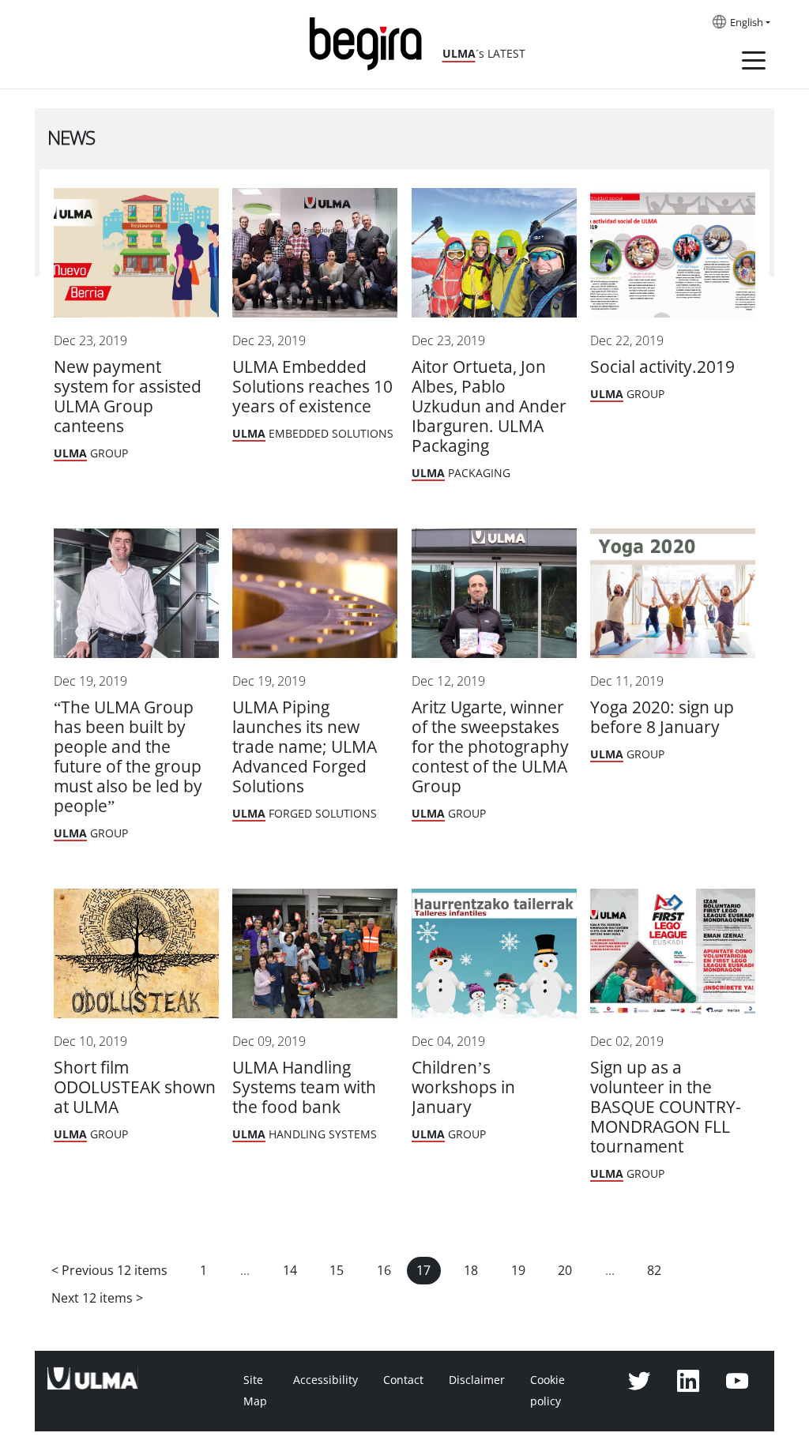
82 (654, 1270)
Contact (403, 1380)
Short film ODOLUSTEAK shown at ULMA (135, 1087)
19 (518, 1270)
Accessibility (325, 1380)
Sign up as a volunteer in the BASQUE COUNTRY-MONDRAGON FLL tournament (665, 1107)
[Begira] (371, 42)
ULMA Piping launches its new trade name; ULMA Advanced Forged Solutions (304, 746)
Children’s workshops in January (463, 1087)
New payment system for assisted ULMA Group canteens (127, 396)
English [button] (746, 22)
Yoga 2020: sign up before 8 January (662, 717)
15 (336, 1270)
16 (384, 1270)
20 (565, 1270)
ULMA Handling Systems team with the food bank (304, 1087)
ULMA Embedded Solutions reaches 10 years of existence (312, 387)
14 (290, 1270)
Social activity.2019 (662, 367)
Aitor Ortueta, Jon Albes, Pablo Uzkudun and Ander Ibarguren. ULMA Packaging (489, 406)
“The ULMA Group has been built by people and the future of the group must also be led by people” (128, 756)
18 (471, 1270)
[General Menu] (753, 63)
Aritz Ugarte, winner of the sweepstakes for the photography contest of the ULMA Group (490, 746)
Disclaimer (477, 1380)
